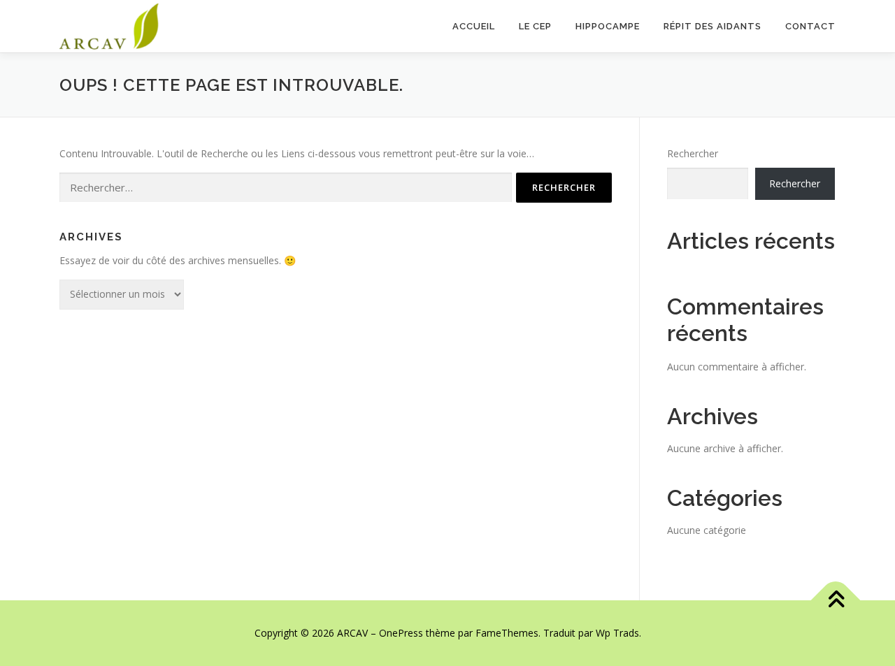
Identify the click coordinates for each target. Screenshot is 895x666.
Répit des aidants (712, 26)
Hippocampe (607, 26)
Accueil (473, 26)
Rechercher (692, 153)
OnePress (401, 632)
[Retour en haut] (836, 600)
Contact (810, 26)
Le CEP (535, 26)
